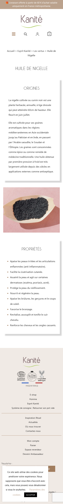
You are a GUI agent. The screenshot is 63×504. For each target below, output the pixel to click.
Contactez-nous (33, 430)
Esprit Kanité (24, 50)
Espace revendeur (33, 449)
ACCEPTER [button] (30, 494)
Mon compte (33, 440)
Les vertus (38, 50)
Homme (33, 399)
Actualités (33, 422)
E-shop (33, 394)
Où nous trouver (33, 426)
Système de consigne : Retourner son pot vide (33, 407)
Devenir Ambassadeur (33, 453)
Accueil (11, 50)
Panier (33, 445)
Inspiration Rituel (33, 417)
